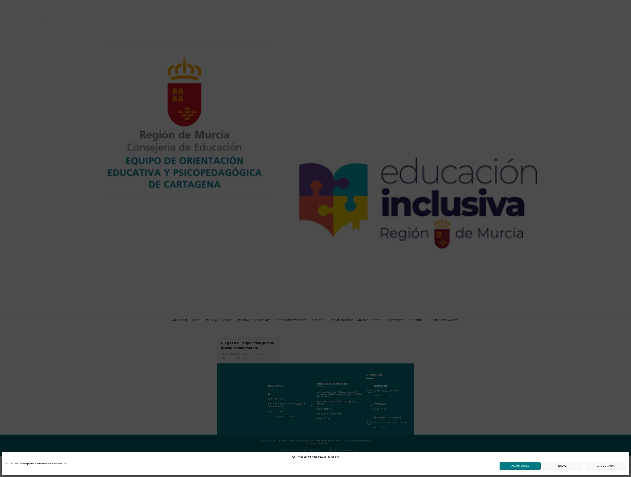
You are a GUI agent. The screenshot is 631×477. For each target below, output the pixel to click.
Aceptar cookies (520, 465)
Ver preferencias (605, 465)
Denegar (562, 465)
